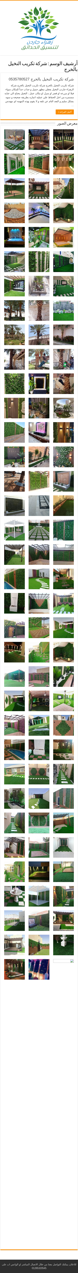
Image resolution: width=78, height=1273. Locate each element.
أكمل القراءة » (65, 112)
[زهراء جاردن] (39, 27)
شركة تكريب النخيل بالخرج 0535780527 (41, 79)
